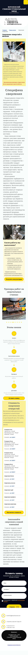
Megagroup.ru (14, 632)
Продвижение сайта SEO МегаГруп (14, 645)
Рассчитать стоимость (14, 512)
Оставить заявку (14, 398)
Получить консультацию (14, 279)
